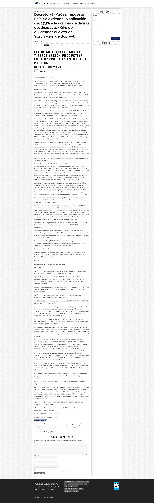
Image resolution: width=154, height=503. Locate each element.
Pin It (62, 46)
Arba (85, 484)
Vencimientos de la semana (71, 489)
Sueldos (81, 489)
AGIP (66, 486)
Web (35, 464)
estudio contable (72, 486)
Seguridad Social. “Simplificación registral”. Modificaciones (77, 427)
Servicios (75, 3)
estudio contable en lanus (82, 481)
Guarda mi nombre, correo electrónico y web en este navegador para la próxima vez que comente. (58, 471)
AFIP (66, 484)
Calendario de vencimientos (71, 491)
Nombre (36, 455)
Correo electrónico (39, 460)
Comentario (37, 443)
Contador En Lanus (69, 481)
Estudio (66, 3)
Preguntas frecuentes (87, 3)
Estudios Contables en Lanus (75, 484)
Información (40, 11)
